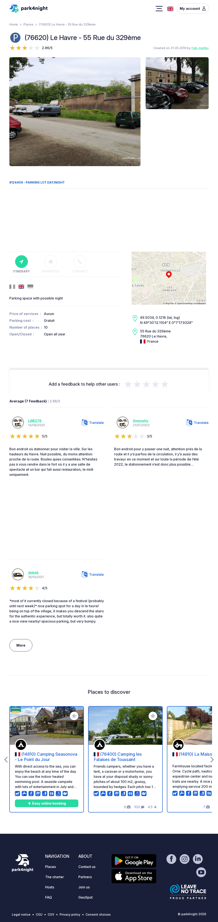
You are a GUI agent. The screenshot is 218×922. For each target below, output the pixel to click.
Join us (84, 887)
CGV (51, 914)
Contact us (86, 867)
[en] (170, 8)
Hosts (49, 887)
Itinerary (21, 271)
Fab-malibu (200, 48)
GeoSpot (85, 897)
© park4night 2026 (192, 914)
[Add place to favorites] (74, 716)
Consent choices (98, 914)
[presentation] (6, 759)
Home (13, 24)
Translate (96, 422)
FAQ (48, 897)
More (20, 645)
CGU (39, 914)
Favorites (50, 271)
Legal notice (21, 914)
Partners (85, 877)
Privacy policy (70, 914)
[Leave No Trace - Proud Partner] (188, 891)
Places (28, 24)
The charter (54, 877)
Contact (80, 271)
